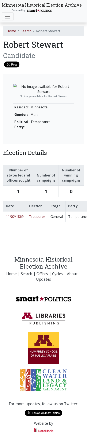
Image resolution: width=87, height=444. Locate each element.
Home (11, 31)
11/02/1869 (15, 216)
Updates (43, 279)
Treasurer (37, 216)
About (72, 273)
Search (26, 31)
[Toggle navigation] (8, 16)
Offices (42, 273)
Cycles (57, 273)
